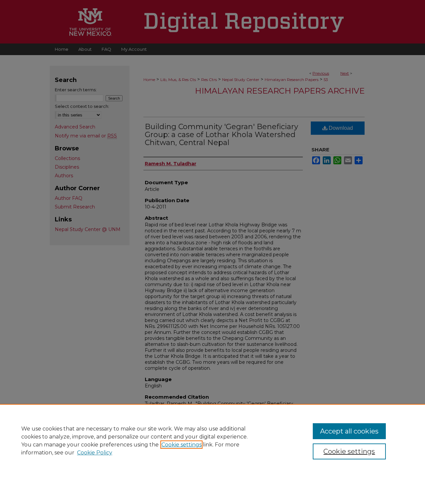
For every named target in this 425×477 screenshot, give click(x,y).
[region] (212, 440)
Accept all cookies (349, 431)
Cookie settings (181, 444)
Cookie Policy (94, 452)
